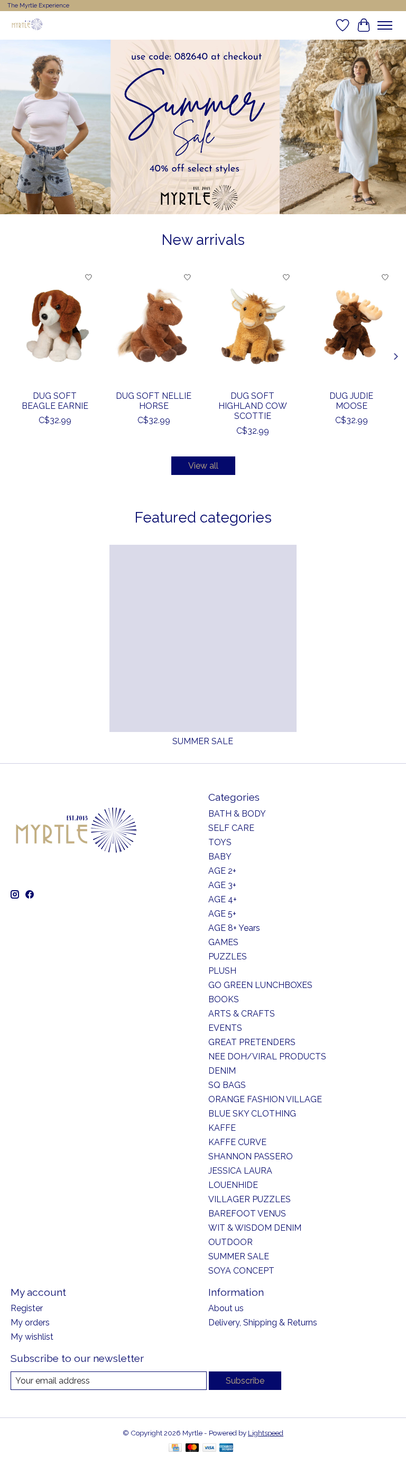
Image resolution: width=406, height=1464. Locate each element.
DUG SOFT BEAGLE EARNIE (55, 401)
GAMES (223, 942)
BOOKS (223, 999)
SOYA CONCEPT (241, 1271)
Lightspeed (265, 1433)
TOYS (220, 842)
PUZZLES (227, 956)
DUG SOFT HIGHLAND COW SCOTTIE (252, 406)
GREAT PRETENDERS (252, 1042)
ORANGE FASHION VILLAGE (265, 1099)
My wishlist (32, 1337)
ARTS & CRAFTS (241, 1014)
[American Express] (226, 1448)
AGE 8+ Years (234, 928)
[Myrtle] (27, 25)
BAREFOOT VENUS (247, 1214)
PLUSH (222, 971)
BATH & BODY (237, 814)
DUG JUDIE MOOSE (351, 401)
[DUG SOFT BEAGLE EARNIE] (55, 326)
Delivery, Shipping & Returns (262, 1322)
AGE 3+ (222, 885)
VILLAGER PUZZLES (249, 1199)
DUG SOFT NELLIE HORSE (153, 401)
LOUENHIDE (233, 1185)
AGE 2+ (222, 871)
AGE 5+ (222, 914)
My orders (30, 1322)
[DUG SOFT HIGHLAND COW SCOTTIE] (252, 326)
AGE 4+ (222, 899)
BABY (220, 857)
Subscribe (245, 1381)
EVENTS (225, 1028)
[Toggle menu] (384, 25)
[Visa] (209, 1448)
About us (226, 1308)
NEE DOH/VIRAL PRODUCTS (267, 1056)
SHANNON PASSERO (250, 1156)
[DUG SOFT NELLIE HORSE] (153, 326)
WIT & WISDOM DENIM (254, 1228)
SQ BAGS (227, 1085)
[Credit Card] (175, 1448)
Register (27, 1308)
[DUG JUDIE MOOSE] (351, 326)
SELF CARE (231, 828)
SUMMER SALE (202, 741)
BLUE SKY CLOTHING (252, 1114)
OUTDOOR (230, 1242)
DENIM (222, 1071)
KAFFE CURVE (237, 1142)
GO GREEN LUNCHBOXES (260, 985)
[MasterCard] (192, 1448)
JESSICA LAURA (240, 1171)
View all (203, 466)
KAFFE (222, 1128)
